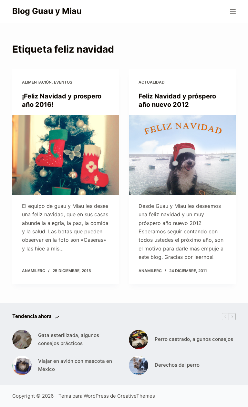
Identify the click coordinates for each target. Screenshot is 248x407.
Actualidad (152, 82)
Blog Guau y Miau (47, 11)
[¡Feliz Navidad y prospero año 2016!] (65, 155)
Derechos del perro (177, 365)
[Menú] (233, 11)
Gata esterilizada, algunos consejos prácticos (68, 339)
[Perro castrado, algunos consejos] (138, 339)
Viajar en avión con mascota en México (75, 365)
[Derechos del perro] (138, 365)
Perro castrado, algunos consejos (194, 339)
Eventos (63, 82)
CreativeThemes (136, 396)
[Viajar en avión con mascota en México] (22, 365)
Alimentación (37, 82)
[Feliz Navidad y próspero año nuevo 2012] (182, 155)
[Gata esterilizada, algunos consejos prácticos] (22, 339)
